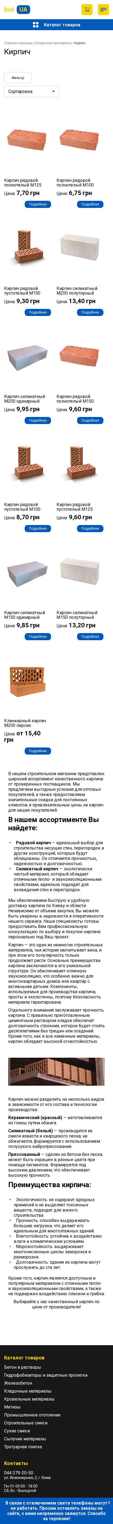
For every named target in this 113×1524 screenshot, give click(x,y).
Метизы (12, 1407)
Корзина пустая (86, 9)
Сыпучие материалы (25, 1438)
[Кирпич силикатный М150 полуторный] (80, 572)
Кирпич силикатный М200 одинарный (24, 398)
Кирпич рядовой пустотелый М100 (22, 507)
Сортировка (20, 91)
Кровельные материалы (29, 1399)
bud (15, 9)
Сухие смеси (17, 1430)
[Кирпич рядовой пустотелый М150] (27, 248)
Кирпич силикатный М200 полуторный (76, 290)
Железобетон (18, 1383)
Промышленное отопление (32, 1415)
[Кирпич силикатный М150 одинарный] (27, 572)
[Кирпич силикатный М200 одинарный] (27, 356)
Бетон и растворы (22, 1367)
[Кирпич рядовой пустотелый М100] (27, 464)
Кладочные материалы (53, 43)
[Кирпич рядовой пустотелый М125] (80, 464)
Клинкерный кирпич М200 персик (25, 723)
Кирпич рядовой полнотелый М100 (75, 182)
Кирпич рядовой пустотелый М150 (22, 290)
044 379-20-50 (18, 1472)
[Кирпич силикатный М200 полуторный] (80, 248)
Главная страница (18, 43)
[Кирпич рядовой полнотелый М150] (80, 356)
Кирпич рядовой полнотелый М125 (22, 182)
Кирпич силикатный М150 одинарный (24, 615)
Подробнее (38, 204)
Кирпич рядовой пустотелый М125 (74, 507)
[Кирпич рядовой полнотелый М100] (80, 140)
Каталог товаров (62, 24)
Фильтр (18, 78)
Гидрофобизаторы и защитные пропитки (45, 1375)
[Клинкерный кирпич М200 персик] (27, 680)
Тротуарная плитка (23, 1446)
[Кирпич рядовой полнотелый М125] (27, 140)
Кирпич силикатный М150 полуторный (76, 615)
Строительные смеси (25, 1423)
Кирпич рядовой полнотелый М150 (75, 398)
